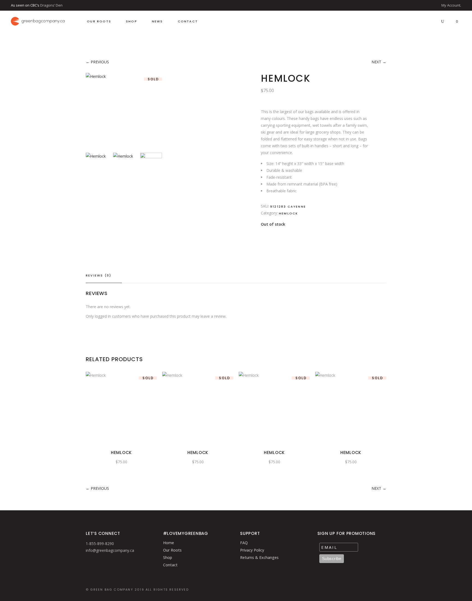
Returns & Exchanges (259, 557)
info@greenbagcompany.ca (110, 550)
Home (168, 542)
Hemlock (288, 213)
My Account (450, 5)
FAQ (244, 542)
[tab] (104, 275)
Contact (170, 564)
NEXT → (378, 61)
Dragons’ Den (51, 5)
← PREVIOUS (97, 61)
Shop (167, 557)
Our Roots (172, 550)
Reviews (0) (98, 275)
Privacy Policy (252, 550)
